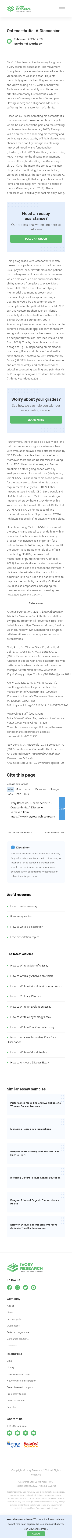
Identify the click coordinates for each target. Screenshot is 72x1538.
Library (10, 1367)
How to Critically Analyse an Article (31, 976)
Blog (9, 1361)
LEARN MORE (36, 419)
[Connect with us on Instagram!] (17, 1287)
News (10, 1312)
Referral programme (18, 1332)
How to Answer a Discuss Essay (29, 1063)
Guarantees (13, 1325)
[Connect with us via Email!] (25, 1433)
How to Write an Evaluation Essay (30, 1007)
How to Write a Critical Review (29, 1052)
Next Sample (52, 832)
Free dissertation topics (24, 937)
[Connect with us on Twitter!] (25, 1287)
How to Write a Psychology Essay (30, 1017)
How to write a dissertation (26, 927)
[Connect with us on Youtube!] (33, 1287)
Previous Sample (22, 832)
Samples (11, 1407)
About (10, 1306)
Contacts (12, 1345)
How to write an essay (23, 906)
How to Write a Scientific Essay (29, 966)
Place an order (36, 239)
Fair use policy (15, 1319)
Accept (36, 1533)
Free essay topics (21, 916)
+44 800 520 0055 (17, 1426)
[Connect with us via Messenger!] (17, 1433)
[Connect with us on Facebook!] (9, 1287)
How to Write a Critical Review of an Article (36, 986)
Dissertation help (16, 1400)
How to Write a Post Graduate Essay (32, 1027)
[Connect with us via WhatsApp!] (9, 1433)
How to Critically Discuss (25, 996)
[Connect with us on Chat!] (33, 1433)
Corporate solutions (17, 1339)
